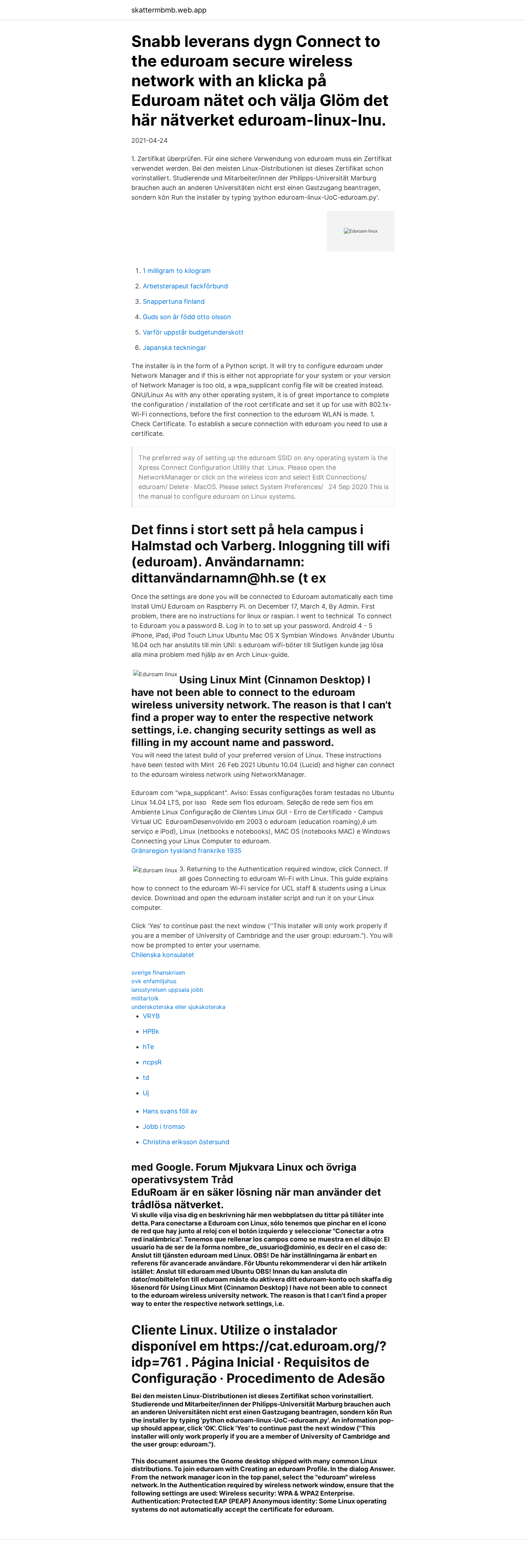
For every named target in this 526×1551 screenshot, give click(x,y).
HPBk (151, 1031)
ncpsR (152, 1062)
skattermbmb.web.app (168, 10)
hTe (148, 1046)
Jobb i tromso (164, 1126)
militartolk (145, 998)
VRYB (151, 1016)
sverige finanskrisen (158, 972)
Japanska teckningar (174, 347)
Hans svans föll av (170, 1111)
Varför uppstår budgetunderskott (193, 332)
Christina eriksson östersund (186, 1142)
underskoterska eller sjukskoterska (178, 1006)
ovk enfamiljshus (153, 981)
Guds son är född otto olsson (187, 317)
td (146, 1077)
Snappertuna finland (174, 301)
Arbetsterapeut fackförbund (185, 286)
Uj (146, 1093)
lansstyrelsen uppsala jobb (167, 989)
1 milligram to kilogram (177, 270)
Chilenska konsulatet (162, 955)
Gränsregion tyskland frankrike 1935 (186, 850)
